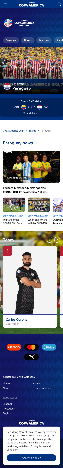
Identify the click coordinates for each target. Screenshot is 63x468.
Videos (36, 383)
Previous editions (42, 388)
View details (30, 113)
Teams (32, 130)
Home (6, 383)
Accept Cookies (31, 458)
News (6, 388)
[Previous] (49, 240)
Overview (11, 40)
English (7, 413)
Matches (44, 40)
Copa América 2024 (13, 130)
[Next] (57, 240)
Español (7, 404)
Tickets (28, 40)
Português (9, 408)
